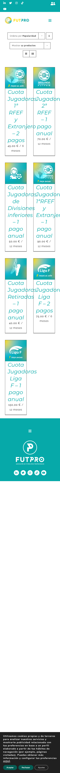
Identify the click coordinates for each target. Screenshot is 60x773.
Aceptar (10, 767)
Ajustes (41, 767)
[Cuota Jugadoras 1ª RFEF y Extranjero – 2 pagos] (15, 69)
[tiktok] (22, 3)
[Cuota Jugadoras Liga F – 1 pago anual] (15, 342)
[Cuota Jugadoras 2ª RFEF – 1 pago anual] (44, 69)
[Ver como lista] (33, 54)
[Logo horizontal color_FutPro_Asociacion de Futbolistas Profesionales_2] (17, 18)
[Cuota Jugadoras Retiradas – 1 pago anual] (15, 260)
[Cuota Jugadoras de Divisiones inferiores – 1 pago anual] (15, 165)
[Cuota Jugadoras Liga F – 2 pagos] (44, 260)
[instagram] (16, 3)
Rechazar (26, 767)
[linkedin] (4, 3)
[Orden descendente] (49, 35)
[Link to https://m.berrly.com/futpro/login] (53, 3)
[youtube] (4, 9)
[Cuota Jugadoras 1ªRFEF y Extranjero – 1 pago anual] (44, 165)
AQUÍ (6, 761)
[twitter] (10, 3)
